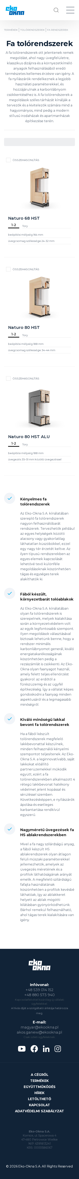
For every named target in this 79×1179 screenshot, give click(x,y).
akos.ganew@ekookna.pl (39, 1032)
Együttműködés (40, 1087)
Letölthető (39, 1099)
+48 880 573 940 (39, 995)
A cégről (39, 1075)
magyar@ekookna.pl (40, 1027)
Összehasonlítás (26, 160)
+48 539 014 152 (39, 990)
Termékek (11, 30)
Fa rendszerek (57, 30)
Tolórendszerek (32, 30)
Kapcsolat (39, 1105)
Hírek (39, 1093)
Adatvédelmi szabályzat (39, 1111)
